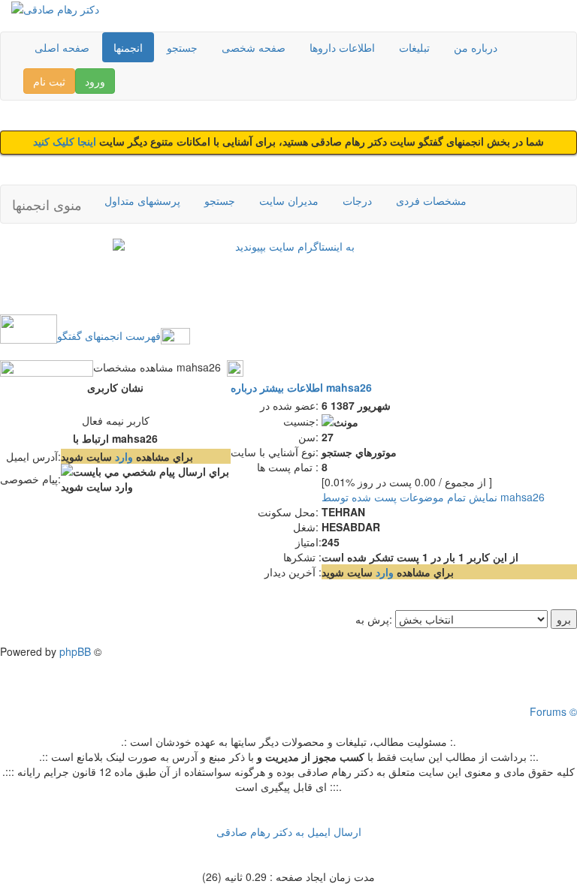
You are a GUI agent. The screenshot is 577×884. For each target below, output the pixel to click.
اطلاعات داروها (342, 47)
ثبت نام (49, 81)
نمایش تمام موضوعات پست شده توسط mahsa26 (433, 496)
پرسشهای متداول (142, 200)
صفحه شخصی (253, 47)
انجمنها (128, 47)
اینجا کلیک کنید (66, 142)
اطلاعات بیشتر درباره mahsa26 (301, 387)
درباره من (475, 47)
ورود (95, 81)
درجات (357, 200)
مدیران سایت (289, 200)
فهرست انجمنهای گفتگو (109, 335)
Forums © (553, 711)
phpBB (75, 651)
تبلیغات (414, 47)
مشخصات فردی (431, 200)
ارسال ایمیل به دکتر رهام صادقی (288, 831)
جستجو (182, 47)
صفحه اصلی (62, 47)
